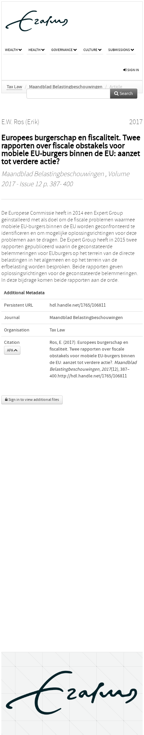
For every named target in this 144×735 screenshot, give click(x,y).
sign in (133, 70)
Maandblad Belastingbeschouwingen (65, 87)
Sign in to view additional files (33, 400)
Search (126, 93)
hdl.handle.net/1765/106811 (78, 305)
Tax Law (14, 87)
